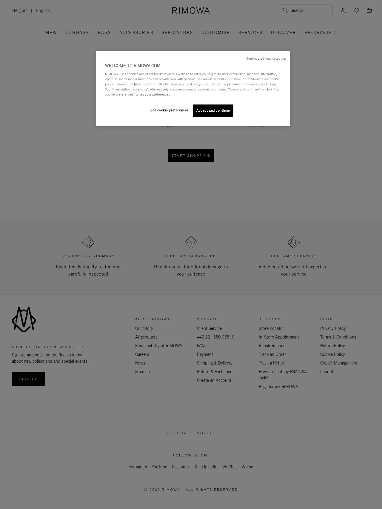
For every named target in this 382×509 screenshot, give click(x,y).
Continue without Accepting (266, 58)
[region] (193, 89)
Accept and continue (213, 110)
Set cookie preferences (169, 110)
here (137, 84)
